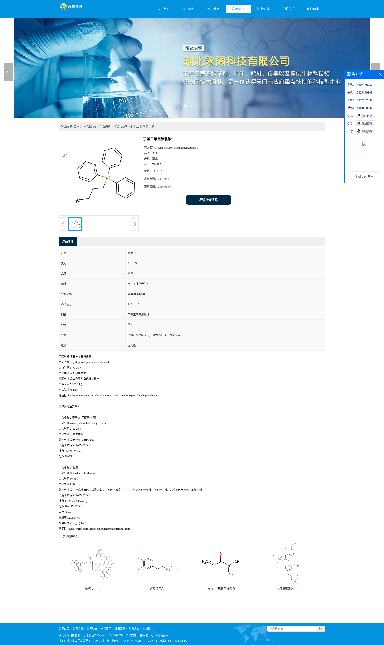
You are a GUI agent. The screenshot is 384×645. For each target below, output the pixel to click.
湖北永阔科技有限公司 (72, 635)
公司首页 (163, 9)
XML (122, 635)
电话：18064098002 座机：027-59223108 (134, 641)
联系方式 (288, 9)
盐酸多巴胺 (157, 589)
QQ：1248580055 (178, 641)
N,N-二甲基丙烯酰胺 (222, 589)
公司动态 (213, 9)
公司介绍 (188, 9)
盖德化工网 (146, 635)
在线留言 (313, 9)
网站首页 (90, 126)
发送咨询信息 (208, 200)
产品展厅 (238, 9)
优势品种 (121, 126)
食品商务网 (161, 635)
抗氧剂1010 (92, 589)
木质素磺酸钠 (286, 589)
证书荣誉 (263, 9)
